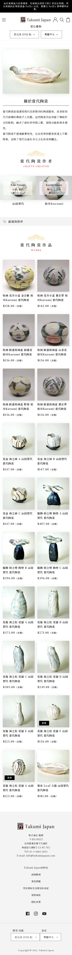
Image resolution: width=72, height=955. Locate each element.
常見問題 (36, 881)
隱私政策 (36, 901)
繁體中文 (50, 34)
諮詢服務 (36, 874)
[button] (4, 20)
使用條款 (36, 895)
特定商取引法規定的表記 (36, 888)
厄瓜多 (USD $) (22, 34)
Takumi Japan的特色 (36, 867)
